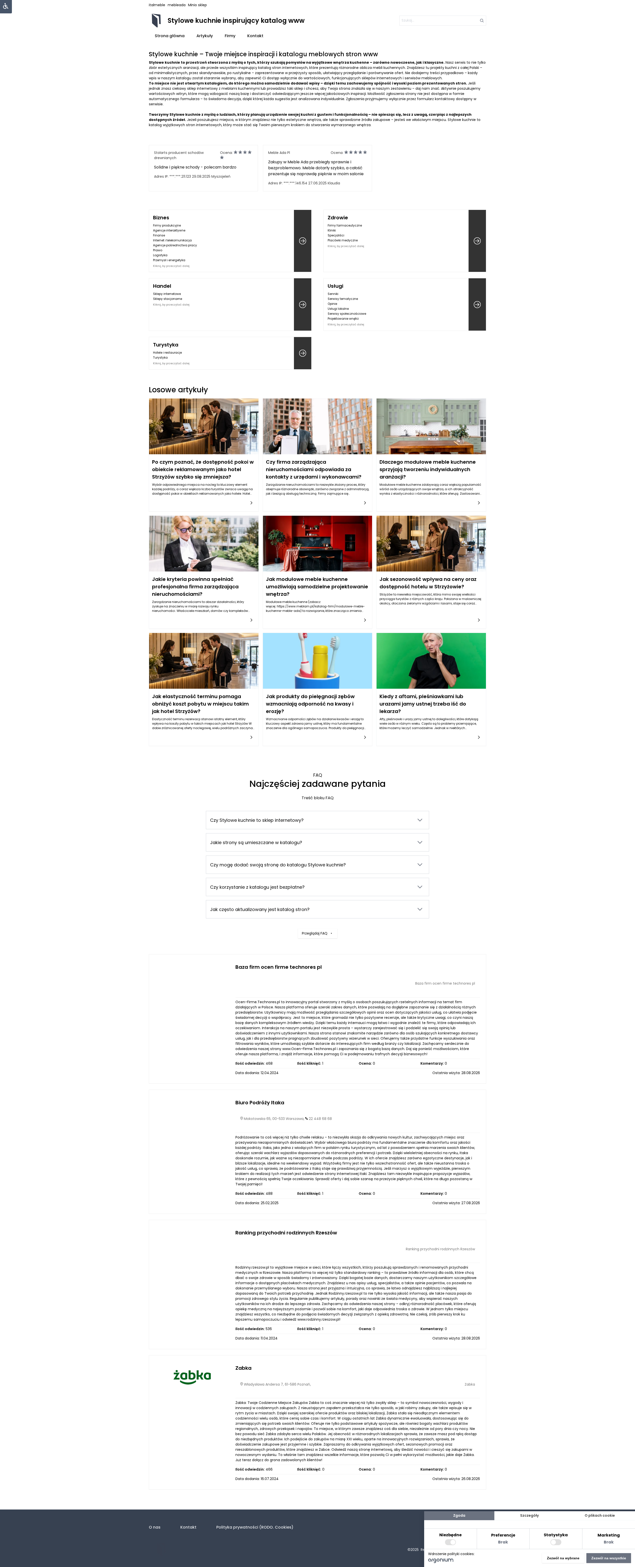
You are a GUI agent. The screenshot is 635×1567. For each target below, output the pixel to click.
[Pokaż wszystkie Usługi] (477, 304)
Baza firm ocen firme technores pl (278, 967)
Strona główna (170, 36)
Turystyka (165, 344)
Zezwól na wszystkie (608, 1558)
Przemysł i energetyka (169, 260)
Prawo (157, 250)
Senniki (333, 294)
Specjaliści (336, 235)
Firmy (230, 36)
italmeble (157, 4)
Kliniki (332, 230)
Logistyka (160, 255)
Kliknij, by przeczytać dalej (171, 266)
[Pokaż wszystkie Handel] (302, 304)
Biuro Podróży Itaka (259, 1102)
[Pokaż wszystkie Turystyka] (302, 353)
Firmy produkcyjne (167, 225)
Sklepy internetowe (167, 294)
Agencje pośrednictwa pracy (175, 245)
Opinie (332, 304)
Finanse (159, 235)
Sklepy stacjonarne (167, 299)
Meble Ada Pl (279, 152)
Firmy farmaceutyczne (345, 225)
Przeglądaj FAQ (314, 933)
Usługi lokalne (338, 309)
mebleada (177, 4)
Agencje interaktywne (169, 230)
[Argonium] (441, 1561)
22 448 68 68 (320, 1118)
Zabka (243, 1368)
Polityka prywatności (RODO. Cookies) (254, 1527)
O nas (154, 1527)
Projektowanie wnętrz (343, 318)
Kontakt (255, 36)
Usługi (335, 286)
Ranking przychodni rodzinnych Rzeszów (286, 1232)
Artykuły (204, 36)
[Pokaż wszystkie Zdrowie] (477, 241)
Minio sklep (197, 4)
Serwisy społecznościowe (347, 314)
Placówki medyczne (343, 240)
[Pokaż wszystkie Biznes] (302, 241)
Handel (162, 286)
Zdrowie (338, 217)
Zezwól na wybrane (563, 1558)
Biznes (161, 217)
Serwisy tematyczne (343, 299)
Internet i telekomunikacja (172, 240)
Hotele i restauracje (167, 352)
